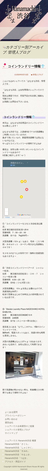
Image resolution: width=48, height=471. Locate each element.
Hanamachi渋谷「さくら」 (17, 443)
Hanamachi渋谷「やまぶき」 (18, 454)
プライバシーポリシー (15, 415)
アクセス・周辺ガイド (15, 461)
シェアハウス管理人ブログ (17, 429)
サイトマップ (11, 432)
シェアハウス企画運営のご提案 (19, 426)
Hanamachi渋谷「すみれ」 (17, 450)
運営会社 (9, 422)
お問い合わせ (11, 419)
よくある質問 (11, 412)
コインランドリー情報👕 (26, 66)
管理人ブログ (38, 74)
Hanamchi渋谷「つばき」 (17, 458)
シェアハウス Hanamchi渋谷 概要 (20, 440)
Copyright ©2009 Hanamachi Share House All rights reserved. (24, 467)
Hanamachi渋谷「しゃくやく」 (19, 447)
